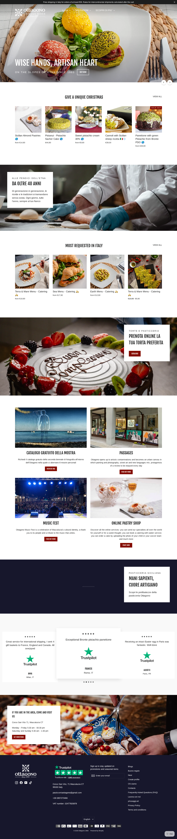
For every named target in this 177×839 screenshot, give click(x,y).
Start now (126, 545)
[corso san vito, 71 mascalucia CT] (88, 725)
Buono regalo (134, 771)
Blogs (130, 766)
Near (130, 775)
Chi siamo (132, 784)
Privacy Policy (134, 805)
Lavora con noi (134, 797)
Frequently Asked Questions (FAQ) (143, 792)
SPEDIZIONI (82, 10)
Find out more (126, 472)
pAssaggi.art (133, 801)
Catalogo (134, 353)
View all (157, 96)
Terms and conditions (137, 810)
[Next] (169, 82)
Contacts (131, 788)
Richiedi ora (51, 469)
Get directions (19, 737)
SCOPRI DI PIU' (104, 10)
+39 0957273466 (60, 798)
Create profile (133, 779)
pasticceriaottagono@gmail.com (67, 793)
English (87, 819)
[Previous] (163, 82)
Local (65, 10)
